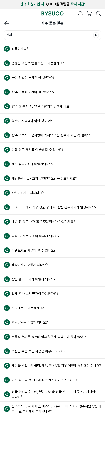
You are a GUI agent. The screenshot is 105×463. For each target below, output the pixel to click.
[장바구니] (89, 14)
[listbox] (52, 35)
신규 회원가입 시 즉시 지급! (52, 4)
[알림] (80, 13)
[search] (98, 13)
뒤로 (7, 23)
